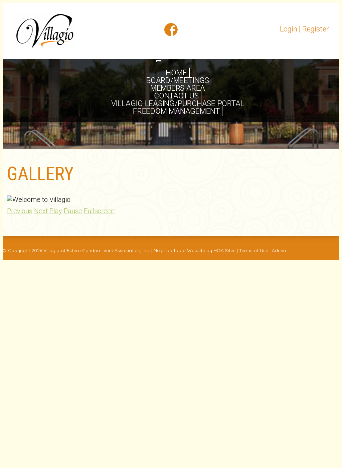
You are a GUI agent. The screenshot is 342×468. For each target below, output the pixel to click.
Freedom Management (176, 111)
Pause (73, 211)
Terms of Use (253, 250)
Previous (19, 211)
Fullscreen (99, 211)
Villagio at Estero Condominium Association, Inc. (96, 250)
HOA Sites (224, 250)
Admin (279, 250)
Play (55, 211)
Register (315, 29)
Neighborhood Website (179, 250)
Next (41, 211)
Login (288, 29)
